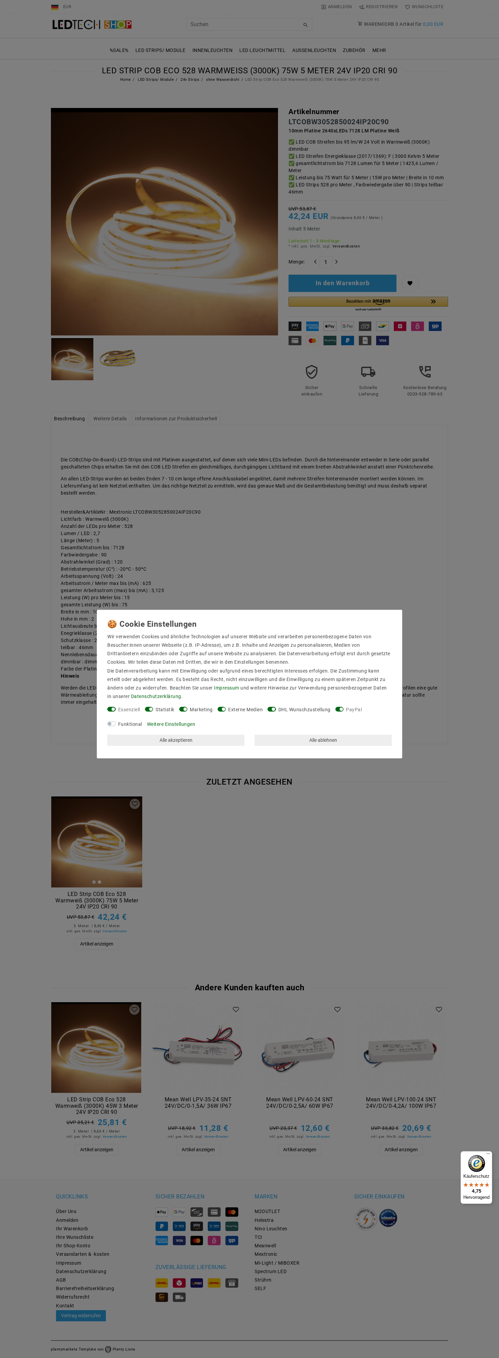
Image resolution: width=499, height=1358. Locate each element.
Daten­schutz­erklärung (156, 696)
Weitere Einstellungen (171, 724)
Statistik (164, 709)
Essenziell (129, 709)
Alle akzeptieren (176, 740)
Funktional (130, 724)
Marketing (201, 709)
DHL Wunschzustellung (304, 709)
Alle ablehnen (323, 740)
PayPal (354, 709)
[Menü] (488, 1155)
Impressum (226, 688)
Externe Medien (245, 709)
